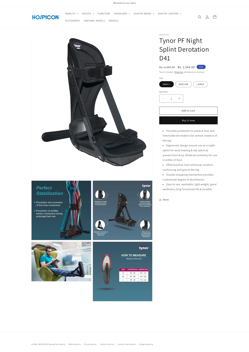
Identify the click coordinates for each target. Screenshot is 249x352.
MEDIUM (183, 84)
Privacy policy (90, 344)
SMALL (166, 84)
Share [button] (166, 199)
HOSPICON (43, 344)
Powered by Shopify (56, 344)
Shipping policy (146, 344)
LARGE (200, 84)
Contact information (126, 344)
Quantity (163, 91)
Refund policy (75, 344)
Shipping (178, 72)
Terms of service (107, 344)
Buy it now (188, 120)
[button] (71, 13)
